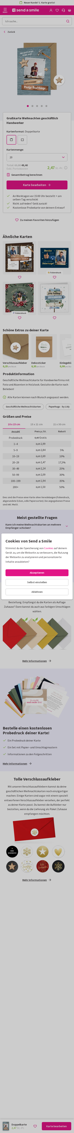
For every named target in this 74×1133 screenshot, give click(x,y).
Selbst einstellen (37, 582)
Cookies (48, 548)
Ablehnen (37, 591)
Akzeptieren (37, 572)
